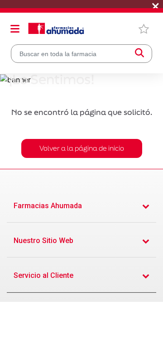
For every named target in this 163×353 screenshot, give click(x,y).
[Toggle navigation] (15, 28)
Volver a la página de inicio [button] (81, 148)
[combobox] (81, 53)
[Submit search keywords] (139, 54)
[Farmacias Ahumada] (56, 28)
